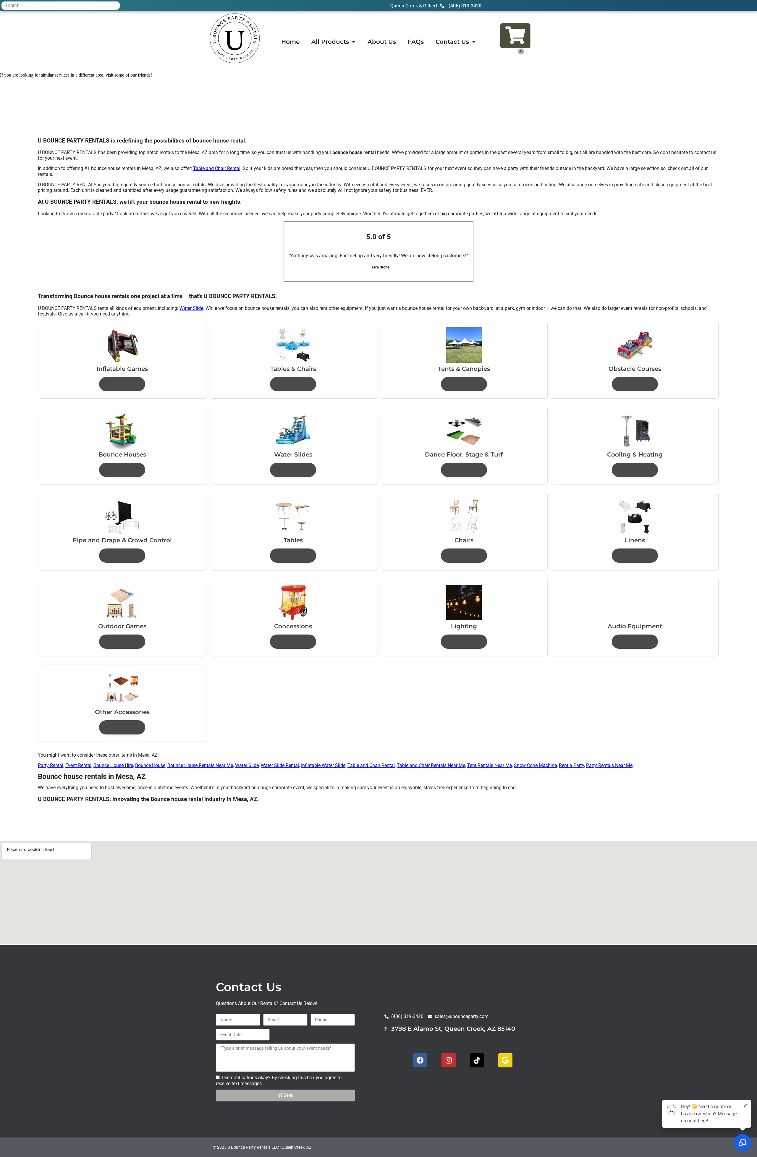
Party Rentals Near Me (609, 765)
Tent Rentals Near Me (489, 765)
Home (290, 41)
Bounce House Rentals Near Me (200, 765)
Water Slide (191, 308)
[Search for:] (60, 5)
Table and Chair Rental (216, 168)
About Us (382, 41)
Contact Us (452, 41)
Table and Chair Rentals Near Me (431, 765)
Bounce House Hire (113, 765)
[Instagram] (448, 1060)
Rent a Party (571, 765)
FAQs (416, 41)
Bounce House (150, 765)
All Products (330, 41)
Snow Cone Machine (535, 765)
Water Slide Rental (280, 765)
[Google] (505, 1060)
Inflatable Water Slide (323, 765)
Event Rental (78, 765)
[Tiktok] (477, 1060)
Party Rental (50, 765)
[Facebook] (420, 1060)
